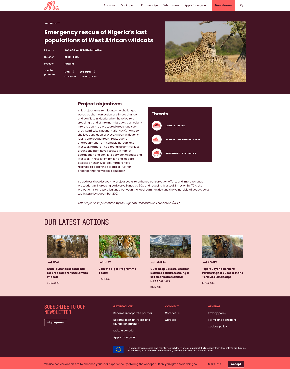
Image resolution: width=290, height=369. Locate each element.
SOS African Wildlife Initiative (83, 50)
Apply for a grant (195, 5)
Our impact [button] (128, 5)
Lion (67, 71)
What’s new (171, 5)
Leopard (85, 71)
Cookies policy (217, 326)
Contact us (172, 313)
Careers (170, 320)
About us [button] (109, 5)
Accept (236, 364)
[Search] (242, 5)
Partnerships (149, 5)
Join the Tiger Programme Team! (117, 271)
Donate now (223, 5)
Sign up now (55, 322)
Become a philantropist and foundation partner (131, 322)
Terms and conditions (222, 320)
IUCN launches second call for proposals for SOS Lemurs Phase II (67, 273)
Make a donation (124, 330)
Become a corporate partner (132, 313)
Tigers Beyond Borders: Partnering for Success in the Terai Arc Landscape (222, 273)
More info (214, 364)
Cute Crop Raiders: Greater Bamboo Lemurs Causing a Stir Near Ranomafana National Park (169, 275)
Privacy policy (217, 313)
